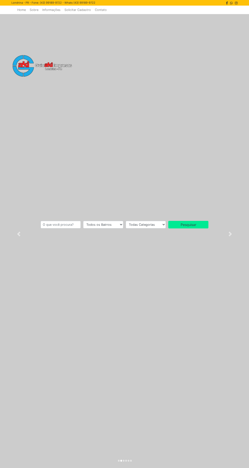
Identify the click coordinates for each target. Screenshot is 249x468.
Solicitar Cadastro (77, 10)
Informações (51, 10)
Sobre (34, 10)
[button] (18, 234)
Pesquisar (188, 225)
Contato (101, 10)
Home (21, 10)
